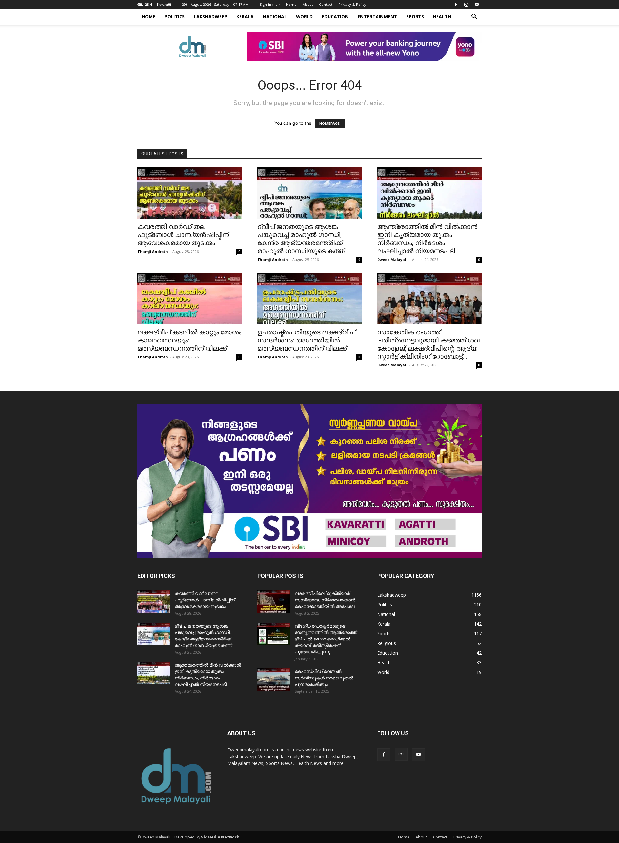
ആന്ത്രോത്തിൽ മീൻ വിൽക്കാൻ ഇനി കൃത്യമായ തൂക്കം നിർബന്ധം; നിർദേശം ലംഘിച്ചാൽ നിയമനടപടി (427, 239)
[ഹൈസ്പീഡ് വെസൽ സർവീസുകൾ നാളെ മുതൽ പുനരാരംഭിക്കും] (273, 679)
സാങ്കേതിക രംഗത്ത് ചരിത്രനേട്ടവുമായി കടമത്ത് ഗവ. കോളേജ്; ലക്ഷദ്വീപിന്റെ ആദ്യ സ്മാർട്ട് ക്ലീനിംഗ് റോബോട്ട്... (429, 344)
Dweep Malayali (392, 259)
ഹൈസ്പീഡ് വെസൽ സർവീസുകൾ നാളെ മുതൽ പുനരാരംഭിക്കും (324, 678)
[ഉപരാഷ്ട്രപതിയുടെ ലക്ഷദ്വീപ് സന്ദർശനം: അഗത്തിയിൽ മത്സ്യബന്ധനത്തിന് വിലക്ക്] (309, 298)
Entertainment (377, 17)
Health (442, 17)
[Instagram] (466, 4)
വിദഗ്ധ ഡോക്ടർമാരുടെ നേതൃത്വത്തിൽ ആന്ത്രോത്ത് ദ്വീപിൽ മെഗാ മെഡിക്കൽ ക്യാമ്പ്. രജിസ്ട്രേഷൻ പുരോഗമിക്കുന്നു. (326, 638)
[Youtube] (477, 4)
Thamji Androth (152, 251)
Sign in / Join (270, 4)
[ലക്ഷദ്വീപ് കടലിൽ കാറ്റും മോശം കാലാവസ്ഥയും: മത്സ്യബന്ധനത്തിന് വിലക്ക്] (189, 298)
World (304, 17)
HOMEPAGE (329, 123)
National (275, 17)
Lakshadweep (210, 17)
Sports (415, 17)
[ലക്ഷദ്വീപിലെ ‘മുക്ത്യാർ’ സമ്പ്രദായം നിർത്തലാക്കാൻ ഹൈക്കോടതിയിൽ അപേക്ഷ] (273, 601)
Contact (325, 4)
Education (335, 17)
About (308, 4)
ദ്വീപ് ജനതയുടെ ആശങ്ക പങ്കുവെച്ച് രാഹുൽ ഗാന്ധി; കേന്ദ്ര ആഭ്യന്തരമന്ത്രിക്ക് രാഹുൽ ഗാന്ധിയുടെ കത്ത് (301, 239)
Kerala (245, 17)
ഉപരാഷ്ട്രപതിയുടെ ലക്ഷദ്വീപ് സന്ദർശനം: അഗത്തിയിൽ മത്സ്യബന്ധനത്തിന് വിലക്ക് (306, 340)
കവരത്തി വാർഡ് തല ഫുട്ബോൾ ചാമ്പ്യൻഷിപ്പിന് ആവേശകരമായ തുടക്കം (183, 235)
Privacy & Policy (352, 4)
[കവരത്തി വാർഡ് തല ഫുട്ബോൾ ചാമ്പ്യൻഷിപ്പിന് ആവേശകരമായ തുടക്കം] (189, 193)
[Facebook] (455, 4)
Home (291, 4)
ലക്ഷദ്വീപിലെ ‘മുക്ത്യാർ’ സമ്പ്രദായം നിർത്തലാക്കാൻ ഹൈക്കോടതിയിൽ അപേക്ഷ (325, 600)
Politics (174, 17)
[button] (474, 17)
